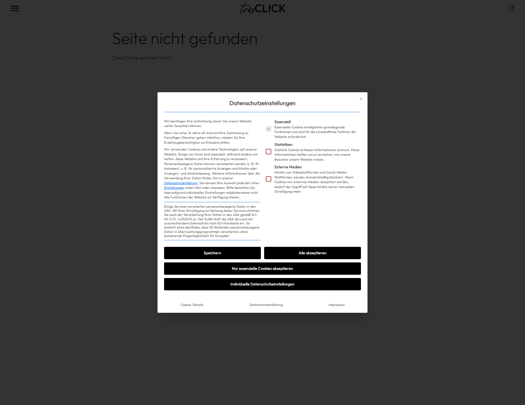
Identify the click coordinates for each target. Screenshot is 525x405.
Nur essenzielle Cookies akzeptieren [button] (262, 268)
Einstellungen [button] (174, 188)
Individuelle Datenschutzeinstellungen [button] (262, 284)
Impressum (337, 305)
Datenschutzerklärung (180, 183)
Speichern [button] (212, 252)
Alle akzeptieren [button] (312, 252)
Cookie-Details (191, 305)
